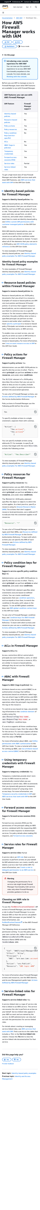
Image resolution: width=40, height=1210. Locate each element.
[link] (32, 18)
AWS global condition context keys (23, 608)
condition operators (26, 598)
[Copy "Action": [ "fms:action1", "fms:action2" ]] (35, 426)
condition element (27, 711)
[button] (8, 55)
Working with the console (16, 76)
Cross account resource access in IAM (20, 343)
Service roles (9, 163)
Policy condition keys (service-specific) (10, 135)
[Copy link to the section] (2, 191)
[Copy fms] (35, 411)
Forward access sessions (23, 836)
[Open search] (36, 7)
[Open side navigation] (3, 12)
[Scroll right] (30, 7)
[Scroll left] (11, 7)
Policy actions (9, 126)
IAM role (20, 857)
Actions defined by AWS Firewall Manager (18, 396)
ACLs (6, 141)
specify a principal (14, 324)
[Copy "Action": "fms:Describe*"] (35, 454)
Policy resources (10, 129)
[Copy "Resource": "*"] (35, 522)
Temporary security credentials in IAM (17, 794)
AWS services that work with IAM (15, 796)
